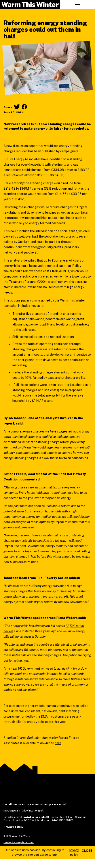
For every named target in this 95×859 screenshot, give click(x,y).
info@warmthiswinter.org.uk (24, 817)
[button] (77, 4)
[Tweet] (17, 106)
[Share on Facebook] (24, 106)
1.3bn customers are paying (62, 716)
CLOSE (87, 850)
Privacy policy (13, 826)
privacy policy (74, 852)
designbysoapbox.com (19, 842)
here (58, 743)
